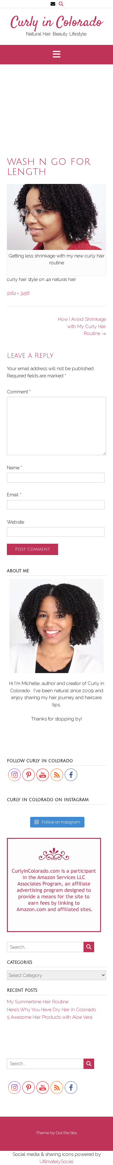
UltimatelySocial (56, 1161)
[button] (56, 55)
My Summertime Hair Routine (37, 1002)
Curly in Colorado (56, 23)
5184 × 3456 (18, 293)
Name (14, 468)
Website (15, 522)
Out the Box (66, 1132)
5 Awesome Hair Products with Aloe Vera (49, 1017)
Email (14, 495)
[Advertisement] (56, 109)
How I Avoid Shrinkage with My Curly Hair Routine (82, 326)
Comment (19, 392)
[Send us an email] (52, 4)
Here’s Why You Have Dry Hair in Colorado (51, 1009)
